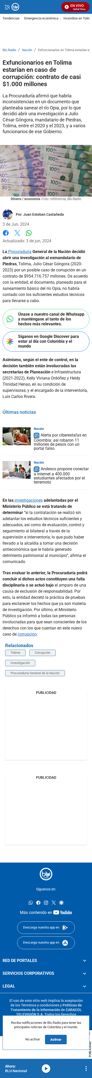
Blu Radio (9, 50)
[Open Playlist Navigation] (86, 1068)
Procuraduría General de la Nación (35, 673)
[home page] (46, 874)
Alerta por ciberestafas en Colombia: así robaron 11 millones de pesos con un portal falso (60, 442)
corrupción (27, 634)
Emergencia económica (41, 18)
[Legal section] (84, 986)
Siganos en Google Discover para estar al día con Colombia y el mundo (48, 341)
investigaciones (28, 500)
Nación (27, 50)
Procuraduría (19, 251)
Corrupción (42, 653)
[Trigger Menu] (7, 7)
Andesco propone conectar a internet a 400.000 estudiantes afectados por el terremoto (61, 475)
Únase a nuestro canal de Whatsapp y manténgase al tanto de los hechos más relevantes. (51, 319)
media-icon (46, 1068)
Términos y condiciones (40, 1005)
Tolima (15, 653)
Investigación (20, 663)
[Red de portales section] (84, 960)
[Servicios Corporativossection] (84, 973)
